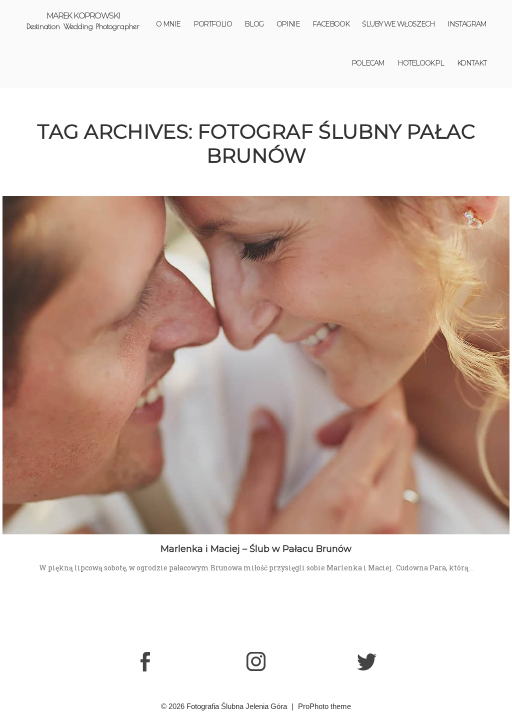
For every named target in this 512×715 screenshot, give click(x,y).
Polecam (368, 63)
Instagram (467, 24)
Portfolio (213, 24)
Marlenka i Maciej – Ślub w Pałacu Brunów (256, 548)
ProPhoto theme (324, 706)
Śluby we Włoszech (398, 24)
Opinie (288, 24)
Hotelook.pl (421, 63)
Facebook (330, 24)
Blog (253, 24)
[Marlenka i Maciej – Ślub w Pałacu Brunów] (256, 365)
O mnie (168, 24)
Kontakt (471, 63)
